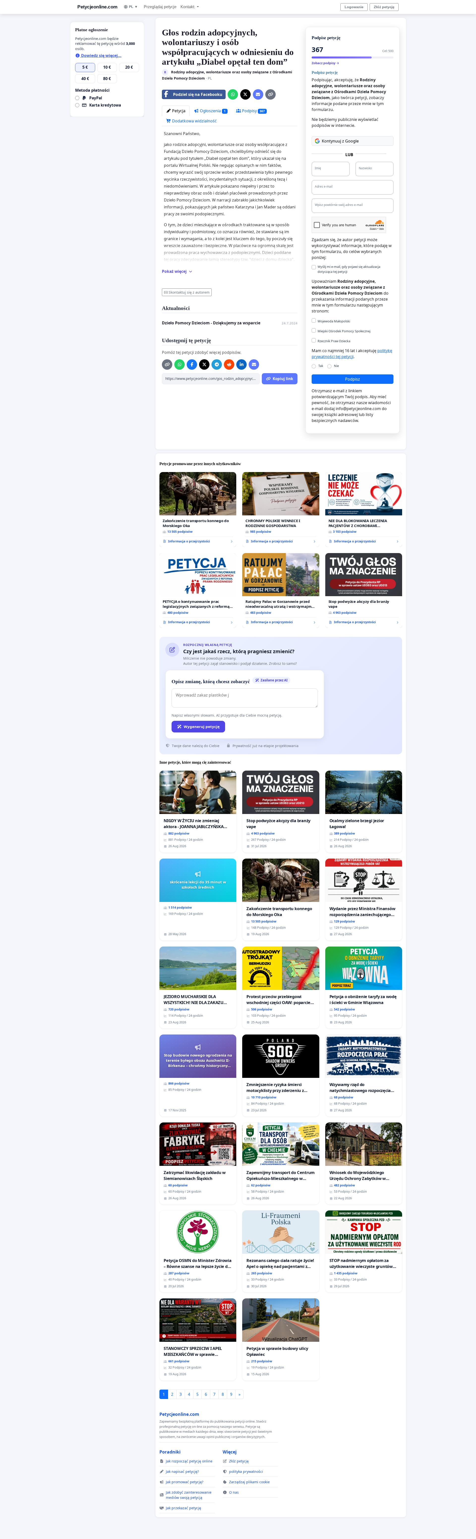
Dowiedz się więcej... (100, 55)
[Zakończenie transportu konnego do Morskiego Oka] (197, 509)
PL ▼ (133, 7)
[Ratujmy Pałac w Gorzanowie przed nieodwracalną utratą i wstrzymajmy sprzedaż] (280, 590)
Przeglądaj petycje (160, 7)
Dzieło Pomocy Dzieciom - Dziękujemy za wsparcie (211, 323)
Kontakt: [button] (188, 7)
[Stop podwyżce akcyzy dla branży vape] (363, 590)
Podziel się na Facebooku (197, 94)
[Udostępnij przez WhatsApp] (233, 94)
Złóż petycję (384, 7)
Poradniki (169, 1452)
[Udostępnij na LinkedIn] (241, 364)
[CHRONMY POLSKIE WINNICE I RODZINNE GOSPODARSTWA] (280, 509)
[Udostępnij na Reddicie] (229, 364)
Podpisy (253, 110)
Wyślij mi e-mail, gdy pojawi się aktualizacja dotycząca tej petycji (349, 269)
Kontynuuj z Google (340, 141)
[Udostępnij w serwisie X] (245, 94)
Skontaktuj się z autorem (189, 292)
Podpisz (352, 379)
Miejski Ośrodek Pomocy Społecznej (344, 331)
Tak (320, 366)
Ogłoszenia (212, 110)
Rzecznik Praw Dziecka (334, 341)
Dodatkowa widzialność (194, 121)
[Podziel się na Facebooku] (192, 364)
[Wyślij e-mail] (258, 94)
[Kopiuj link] (270, 94)
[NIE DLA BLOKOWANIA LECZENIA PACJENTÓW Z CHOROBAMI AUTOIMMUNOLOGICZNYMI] (363, 509)
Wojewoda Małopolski (334, 321)
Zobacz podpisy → (325, 63)
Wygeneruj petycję (202, 726)
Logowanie (354, 7)
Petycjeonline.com (97, 6)
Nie (336, 366)
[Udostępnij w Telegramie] (216, 364)
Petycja (178, 110)
